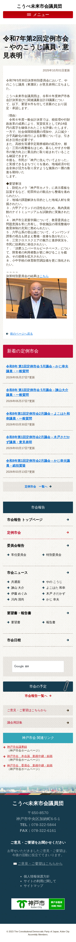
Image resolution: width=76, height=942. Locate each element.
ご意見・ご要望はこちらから (27, 710)
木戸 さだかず (55, 593)
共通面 (15, 581)
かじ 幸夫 (52, 599)
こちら (44, 276)
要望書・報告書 (19, 613)
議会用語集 (14, 722)
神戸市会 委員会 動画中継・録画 (29, 765)
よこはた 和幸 (55, 587)
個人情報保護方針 (37, 876)
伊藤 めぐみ (19, 593)
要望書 (15, 622)
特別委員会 (53, 554)
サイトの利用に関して (40, 881)
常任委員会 (18, 554)
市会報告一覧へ (36, 695)
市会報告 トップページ (25, 520)
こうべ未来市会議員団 (39, 6)
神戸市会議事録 (17, 746)
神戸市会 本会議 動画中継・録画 (29, 756)
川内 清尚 (17, 599)
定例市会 (14, 533)
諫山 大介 (17, 587)
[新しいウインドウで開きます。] (38, 903)
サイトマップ (33, 885)
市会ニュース (17, 573)
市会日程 (14, 640)
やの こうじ (54, 581)
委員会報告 (15, 545)
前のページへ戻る (21, 333)
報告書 (50, 622)
